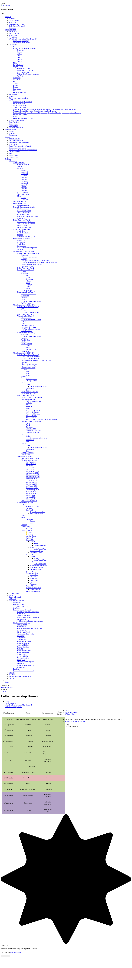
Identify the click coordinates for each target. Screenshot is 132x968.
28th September (31, 464)
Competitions (34, 575)
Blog (23, 299)
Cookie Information (71, 712)
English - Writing (18, 67)
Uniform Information (16, 140)
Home (7, 701)
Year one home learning (29, 257)
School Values (13, 37)
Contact (24, 342)
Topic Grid (29, 538)
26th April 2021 (31, 493)
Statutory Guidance (23, 615)
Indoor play (21, 636)
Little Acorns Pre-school (17, 26)
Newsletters (13, 135)
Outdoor (32, 521)
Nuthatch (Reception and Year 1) (24, 207)
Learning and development (22, 610)
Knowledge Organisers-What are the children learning (39, 262)
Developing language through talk (28, 617)
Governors (12, 28)
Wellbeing (12, 599)
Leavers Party (21, 663)
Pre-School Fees (22, 606)
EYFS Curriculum (23, 192)
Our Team (16, 608)
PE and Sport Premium (16, 120)
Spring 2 (24, 179)
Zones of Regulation (20, 105)
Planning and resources (29, 460)
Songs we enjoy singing (21, 41)
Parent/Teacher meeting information (20, 146)
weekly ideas (25, 454)
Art (27, 275)
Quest (27, 390)
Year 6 (19, 61)
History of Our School (16, 24)
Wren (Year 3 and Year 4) (21, 229)
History (15, 85)
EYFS (15, 46)
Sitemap (67, 710)
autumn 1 (24, 170)
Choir (11, 595)
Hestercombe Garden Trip (25, 665)
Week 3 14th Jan (31, 417)
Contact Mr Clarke (36, 553)
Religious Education (19, 92)
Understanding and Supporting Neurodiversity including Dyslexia (34, 111)
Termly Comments (27, 453)
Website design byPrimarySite (75, 721)
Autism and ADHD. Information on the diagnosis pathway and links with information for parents (44, 109)
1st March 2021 (31, 491)
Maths (15, 63)
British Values (13, 124)
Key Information (10, 30)
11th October (30, 467)
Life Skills (33, 577)
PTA (10, 153)
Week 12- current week (33, 401)
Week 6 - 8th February (33, 412)
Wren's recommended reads (30, 458)
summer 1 (24, 174)
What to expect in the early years (28, 612)
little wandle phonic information (27, 216)
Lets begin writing (31, 381)
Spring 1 (24, 177)
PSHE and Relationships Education (24, 48)
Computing (17, 78)
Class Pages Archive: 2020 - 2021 (24, 353)
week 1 (28, 371)
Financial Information (16, 127)
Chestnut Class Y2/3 (20, 201)
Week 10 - (29, 405)
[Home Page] (6, 5)
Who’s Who (13, 22)
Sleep (15, 116)
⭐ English (29, 534)
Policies (11, 96)
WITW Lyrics (26, 303)
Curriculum (12, 44)
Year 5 (19, 59)
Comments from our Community (23, 671)
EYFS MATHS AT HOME (30, 312)
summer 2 (24, 172)
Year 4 (19, 57)
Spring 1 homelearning (28, 368)
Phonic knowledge (27, 266)
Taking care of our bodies (25, 634)
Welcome (12, 18)
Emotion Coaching (19, 103)
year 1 (23, 308)
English (28, 286)
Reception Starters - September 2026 (21, 676)
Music (15, 91)
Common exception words (38, 386)
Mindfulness (34, 578)
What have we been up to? (26, 236)
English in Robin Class (24, 225)
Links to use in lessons (28, 294)
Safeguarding (13, 126)
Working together (23, 647)
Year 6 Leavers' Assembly (38, 565)
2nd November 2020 (32, 471)
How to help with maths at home (32, 264)
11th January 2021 (32, 480)
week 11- (29, 403)
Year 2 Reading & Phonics (26, 224)
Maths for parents (31, 379)
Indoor (32, 523)
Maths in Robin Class (24, 227)
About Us (8, 17)
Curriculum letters (23, 164)
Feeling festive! (22, 625)
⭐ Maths (29, 532)
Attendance (12, 31)
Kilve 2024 (21, 242)
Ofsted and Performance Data (18, 98)
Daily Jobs (29, 427)
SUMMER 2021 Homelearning (31, 397)
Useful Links (13, 155)
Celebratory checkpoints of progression (30, 621)
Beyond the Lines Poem (37, 512)
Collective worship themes (21, 43)
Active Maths (21, 639)
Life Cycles (21, 660)
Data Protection (14, 33)
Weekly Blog (25, 340)
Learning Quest (31, 349)
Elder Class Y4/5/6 (19, 203)
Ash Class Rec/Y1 (19, 163)
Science (15, 83)
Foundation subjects (27, 325)
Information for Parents (33, 430)
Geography (17, 89)
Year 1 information (23, 194)
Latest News (13, 131)
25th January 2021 (32, 484)
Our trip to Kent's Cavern (29, 327)
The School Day (14, 139)
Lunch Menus (13, 144)
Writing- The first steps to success (28, 74)
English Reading (18, 65)
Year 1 (19, 52)
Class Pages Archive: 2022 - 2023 (24, 251)
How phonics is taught (24, 72)
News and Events (10, 129)
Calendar (12, 133)
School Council (14, 593)
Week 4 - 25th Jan (31, 416)
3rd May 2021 (30, 495)
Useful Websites (35, 589)
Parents (7, 137)
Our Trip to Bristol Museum (30, 329)
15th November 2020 (32, 475)
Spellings (20, 235)
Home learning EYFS (28, 393)
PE (14, 81)
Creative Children (23, 645)
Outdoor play (21, 626)
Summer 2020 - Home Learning (31, 421)
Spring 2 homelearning (28, 366)
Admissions (13, 94)
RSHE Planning (26, 290)
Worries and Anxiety (20, 115)
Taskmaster (33, 584)
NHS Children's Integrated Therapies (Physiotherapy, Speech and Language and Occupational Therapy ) (47, 113)
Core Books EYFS (23, 68)
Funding (16, 669)
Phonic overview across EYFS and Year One (36, 360)
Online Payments (14, 151)
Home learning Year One (29, 392)
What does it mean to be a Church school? (23, 39)
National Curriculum (32, 506)
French (15, 87)
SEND (11, 100)
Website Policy (70, 714)
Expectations (21, 246)
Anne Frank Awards (36, 514)
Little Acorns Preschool (16, 601)
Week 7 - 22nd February (33, 410)
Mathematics (30, 388)
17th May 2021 (31, 499)
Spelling (20, 76)
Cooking (20, 649)
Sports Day (29, 519)
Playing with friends (23, 632)
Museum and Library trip (25, 662)
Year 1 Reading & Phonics (26, 222)
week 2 (28, 373)
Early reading (21, 619)
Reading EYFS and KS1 (25, 70)
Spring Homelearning (28, 399)
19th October (30, 469)
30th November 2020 (32, 477)
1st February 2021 (31, 486)
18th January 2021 (32, 482)
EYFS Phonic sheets (24, 211)
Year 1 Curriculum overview (30, 357)
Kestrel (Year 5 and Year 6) (22, 238)
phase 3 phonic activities (29, 364)
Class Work (29, 510)
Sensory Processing (19, 107)
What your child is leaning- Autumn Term (35, 260)
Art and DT (17, 79)
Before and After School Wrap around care (23, 150)
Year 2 (19, 54)
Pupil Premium (14, 122)
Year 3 (19, 55)
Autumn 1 (24, 181)
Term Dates (13, 35)
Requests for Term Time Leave (19, 142)
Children (8, 159)
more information (15, 952)
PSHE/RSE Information (29, 501)
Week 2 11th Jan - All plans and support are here (41, 419)
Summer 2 (24, 190)
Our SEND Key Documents (22, 102)
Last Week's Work (40, 545)
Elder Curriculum (23, 205)
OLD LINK (30, 540)
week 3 (28, 375)
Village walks (21, 637)
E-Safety (12, 674)
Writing (19, 166)
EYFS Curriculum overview (30, 358)
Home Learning (26, 318)
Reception (20, 50)
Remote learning (26, 331)
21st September (31, 462)
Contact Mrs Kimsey (32, 432)
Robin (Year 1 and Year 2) (21, 220)
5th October (29, 466)
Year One (24, 200)
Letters (23, 272)
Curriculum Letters (23, 233)
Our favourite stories (24, 641)
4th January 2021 (31, 478)
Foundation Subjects (36, 551)
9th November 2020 (32, 473)
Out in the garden (23, 643)
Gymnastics (21, 667)
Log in (7, 682)
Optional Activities (32, 573)
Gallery (11, 678)
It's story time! (22, 630)
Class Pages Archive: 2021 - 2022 (24, 305)
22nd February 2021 (32, 490)
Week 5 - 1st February (33, 414)
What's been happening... (21, 623)
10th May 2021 (31, 497)
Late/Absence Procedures (17, 148)
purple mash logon (23, 214)
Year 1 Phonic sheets (24, 212)
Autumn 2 (24, 176)
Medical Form (13, 157)
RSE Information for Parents (30, 591)
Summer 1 (24, 188)
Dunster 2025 (21, 240)
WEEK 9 (29, 406)
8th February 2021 (32, 488)
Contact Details (14, 20)
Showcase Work (31, 429)
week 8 (28, 408)
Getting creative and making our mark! (29, 628)
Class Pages (13, 161)
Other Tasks (34, 580)
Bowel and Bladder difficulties (23, 118)
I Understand (5, 956)
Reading (20, 168)
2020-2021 (29, 528)
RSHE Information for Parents (31, 301)
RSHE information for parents (27, 248)
